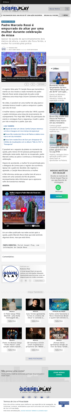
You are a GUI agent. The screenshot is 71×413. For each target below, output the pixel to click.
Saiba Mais (39, 281)
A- (26, 84)
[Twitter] (30, 280)
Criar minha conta (59, 373)
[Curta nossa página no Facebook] (23, 398)
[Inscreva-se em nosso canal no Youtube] (42, 398)
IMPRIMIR (41, 84)
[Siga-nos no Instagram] (29, 398)
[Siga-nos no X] (35, 398)
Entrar (6, 2)
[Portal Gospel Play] (15, 9)
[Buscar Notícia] (67, 9)
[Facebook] (25, 280)
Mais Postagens (35, 359)
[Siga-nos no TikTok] (48, 398)
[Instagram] (21, 280)
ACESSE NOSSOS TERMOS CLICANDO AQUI (34, 411)
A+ (33, 84)
